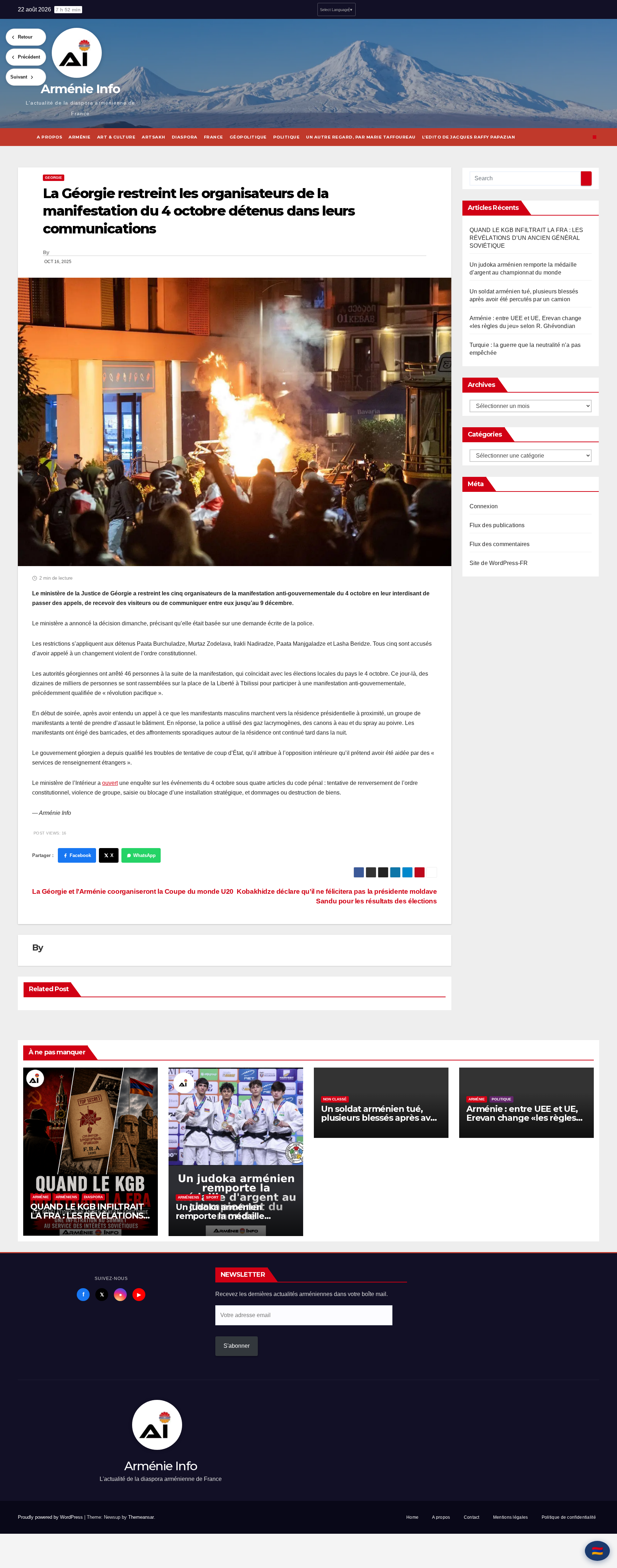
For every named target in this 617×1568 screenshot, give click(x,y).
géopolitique (248, 137)
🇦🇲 (597, 1551)
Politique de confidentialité (569, 1517)
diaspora (184, 137)
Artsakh (153, 137)
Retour (25, 37)
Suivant (18, 77)
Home (412, 1517)
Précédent (29, 57)
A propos (49, 137)
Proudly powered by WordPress (51, 1517)
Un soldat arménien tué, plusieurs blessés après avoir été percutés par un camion (381, 1118)
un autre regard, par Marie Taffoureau (361, 137)
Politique (286, 137)
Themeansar (141, 1517)
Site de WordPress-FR (499, 563)
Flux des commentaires (500, 544)
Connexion (484, 506)
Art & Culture (116, 137)
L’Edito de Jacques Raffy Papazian (468, 137)
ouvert (110, 783)
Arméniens (66, 1197)
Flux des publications (497, 525)
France (213, 137)
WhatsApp (144, 855)
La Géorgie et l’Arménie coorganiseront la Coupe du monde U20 (133, 891)
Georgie (53, 178)
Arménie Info (80, 88)
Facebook (80, 855)
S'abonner (237, 1346)
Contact (472, 1517)
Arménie (80, 137)
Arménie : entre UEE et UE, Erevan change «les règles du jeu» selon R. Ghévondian (526, 1118)
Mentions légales (510, 1517)
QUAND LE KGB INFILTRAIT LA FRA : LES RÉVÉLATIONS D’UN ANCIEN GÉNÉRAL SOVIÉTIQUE (526, 238)
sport (212, 1197)
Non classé (335, 1099)
